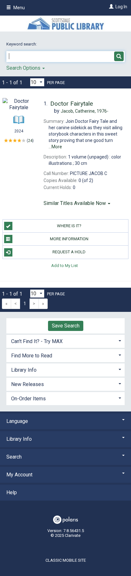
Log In (121, 6)
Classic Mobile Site (65, 560)
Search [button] (14, 457)
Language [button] (17, 421)
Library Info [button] (24, 370)
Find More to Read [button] (31, 356)
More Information (69, 238)
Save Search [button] (65, 326)
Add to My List (64, 265)
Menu (18, 7)
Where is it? (69, 225)
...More (55, 146)
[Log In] (110, 6)
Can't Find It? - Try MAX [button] (37, 341)
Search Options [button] (24, 68)
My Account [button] (19, 475)
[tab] (65, 341)
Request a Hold (69, 251)
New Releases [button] (27, 384)
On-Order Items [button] (28, 399)
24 (30, 140)
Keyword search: (22, 44)
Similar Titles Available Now (75, 203)
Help (11, 492)
